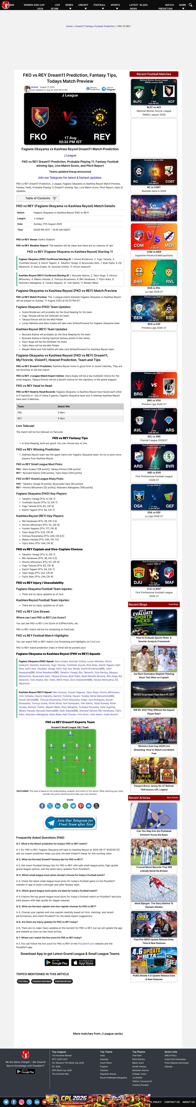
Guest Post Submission (175, 1059)
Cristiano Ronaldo (140, 1085)
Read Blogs (173, 604)
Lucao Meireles (95, 661)
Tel (6, 1101)
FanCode (95, 641)
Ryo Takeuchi (86, 672)
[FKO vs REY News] (92, 89)
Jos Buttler (137, 1077)
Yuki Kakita (86, 703)
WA (66, 805)
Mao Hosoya (59, 692)
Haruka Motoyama (104, 679)
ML (89, 805)
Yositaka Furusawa (89, 707)
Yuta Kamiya (101, 672)
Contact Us (172, 1102)
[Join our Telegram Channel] (70, 822)
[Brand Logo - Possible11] (25, 1058)
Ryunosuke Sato (41, 676)
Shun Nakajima (69, 707)
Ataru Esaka (61, 661)
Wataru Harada (27, 710)
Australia (104, 1059)
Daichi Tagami (106, 665)
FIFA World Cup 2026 (62, 1070)
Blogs (144, 4)
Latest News (133, 6)
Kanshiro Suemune (40, 665)
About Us (189, 1102)
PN (81, 805)
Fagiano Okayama (42, 981)
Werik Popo (62, 679)
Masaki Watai (53, 707)
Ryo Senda (74, 668)
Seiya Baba (55, 714)
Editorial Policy (151, 1102)
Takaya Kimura (59, 676)
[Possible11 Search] (191, 5)
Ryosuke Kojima (44, 710)
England (104, 1066)
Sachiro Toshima (62, 696)
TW (50, 805)
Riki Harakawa (106, 710)
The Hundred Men (60, 1074)
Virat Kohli (136, 1055)
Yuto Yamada (26, 696)
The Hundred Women (62, 1055)
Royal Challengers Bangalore (113, 1077)
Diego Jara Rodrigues (92, 699)
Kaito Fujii (61, 668)
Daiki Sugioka (107, 707)
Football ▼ (100, 6)
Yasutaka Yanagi (46, 668)
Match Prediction (166, 6)
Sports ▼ (115, 6)
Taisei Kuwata (101, 703)
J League (70, 155)
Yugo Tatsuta (58, 665)
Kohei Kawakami (45, 672)
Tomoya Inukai (39, 703)
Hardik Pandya (139, 1066)
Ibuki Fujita (74, 676)
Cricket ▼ (83, 6)
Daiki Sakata (66, 710)
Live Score (55, 6)
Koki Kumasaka (71, 703)
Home (10, 4)
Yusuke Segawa (76, 692)
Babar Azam (138, 1063)
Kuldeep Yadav (139, 1074)
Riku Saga (112, 676)
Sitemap (168, 1066)
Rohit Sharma (138, 1059)
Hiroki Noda (55, 703)
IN (37, 1101)
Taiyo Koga (92, 692)
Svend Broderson (90, 668)
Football (23, 981)
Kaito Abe (30, 668)
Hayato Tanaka (81, 696)
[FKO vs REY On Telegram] (108, 89)
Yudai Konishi (110, 714)
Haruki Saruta (26, 699)
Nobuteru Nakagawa (37, 714)
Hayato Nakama (43, 696)
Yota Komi (82, 714)
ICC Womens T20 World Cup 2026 (68, 1063)
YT (45, 1101)
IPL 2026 (56, 1066)
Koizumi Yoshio (36, 707)
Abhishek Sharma (140, 1070)
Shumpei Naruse (88, 710)
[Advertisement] (98, 16)
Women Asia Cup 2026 (34, 6)
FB (42, 805)
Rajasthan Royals (108, 1074)
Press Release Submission (177, 1063)
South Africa (106, 1063)
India (102, 1055)
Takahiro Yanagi (68, 672)
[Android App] (25, 1074)
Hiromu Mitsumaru (109, 692)
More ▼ (182, 6)
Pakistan (104, 1070)
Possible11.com (86, 943)
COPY (97, 805)
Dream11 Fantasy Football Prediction (95, 26)
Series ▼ (69, 6)
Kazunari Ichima (77, 661)
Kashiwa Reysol (63, 981)
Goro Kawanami (78, 679)
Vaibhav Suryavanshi (142, 1081)
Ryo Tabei (49, 679)
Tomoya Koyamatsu (50, 699)
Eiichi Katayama (71, 699)
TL (73, 805)
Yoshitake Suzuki (76, 665)
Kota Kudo (91, 665)
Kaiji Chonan (69, 714)
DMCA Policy (171, 1055)
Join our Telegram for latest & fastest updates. (70, 177)
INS (22, 1101)
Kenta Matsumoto (99, 696)
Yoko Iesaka (36, 679)
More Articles (172, 797)
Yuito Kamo (96, 714)
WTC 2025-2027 (60, 1059)
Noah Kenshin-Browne (93, 676)
